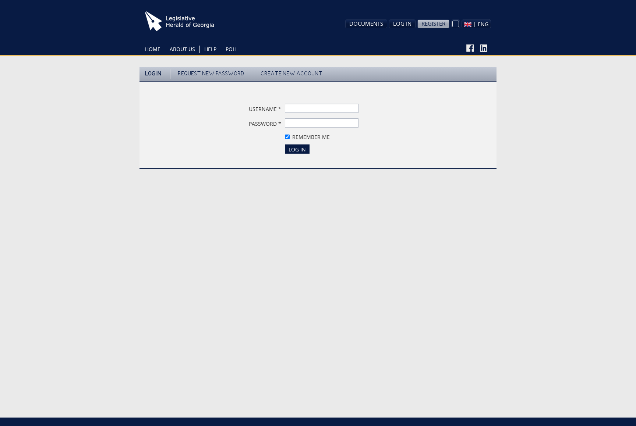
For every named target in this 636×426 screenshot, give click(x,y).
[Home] (191, 21)
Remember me (311, 136)
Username (265, 108)
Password (265, 123)
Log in (402, 23)
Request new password (211, 74)
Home (152, 49)
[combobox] (476, 23)
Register (433, 23)
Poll (232, 49)
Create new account (291, 74)
